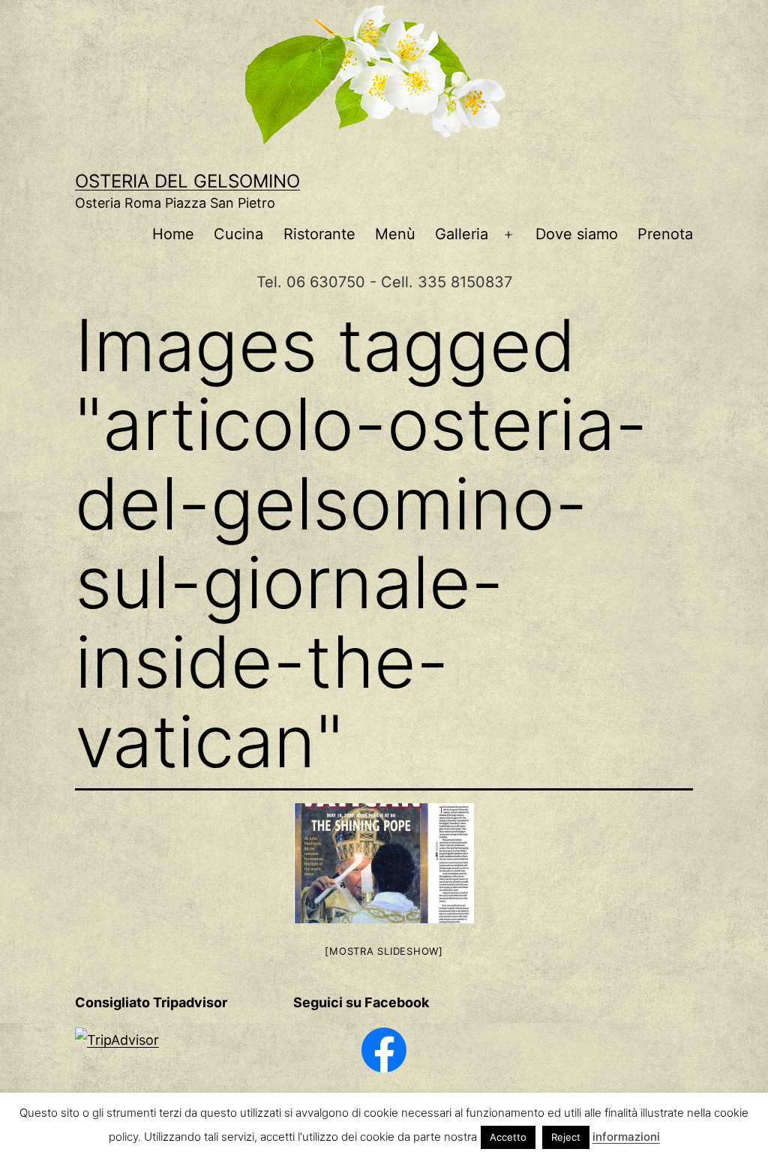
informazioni (626, 1137)
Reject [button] (565, 1137)
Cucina (238, 234)
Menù (395, 234)
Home (173, 234)
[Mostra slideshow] (384, 951)
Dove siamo (577, 234)
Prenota (665, 234)
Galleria (461, 234)
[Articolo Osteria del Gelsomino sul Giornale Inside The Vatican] (384, 863)
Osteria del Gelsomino (187, 181)
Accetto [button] (508, 1137)
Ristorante (320, 234)
